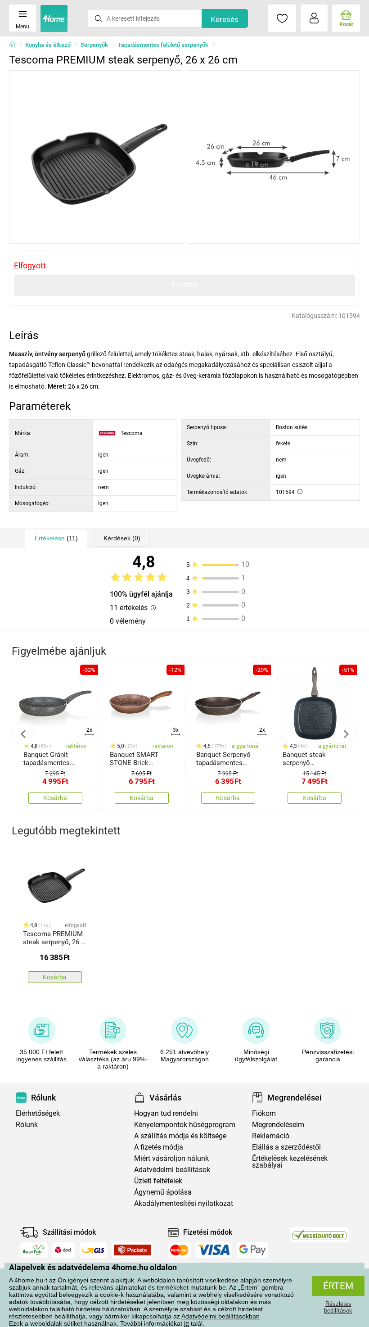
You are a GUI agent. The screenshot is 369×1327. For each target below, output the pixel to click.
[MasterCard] (179, 1250)
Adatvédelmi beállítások (172, 1169)
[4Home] (15, 45)
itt (186, 1323)
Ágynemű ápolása (163, 1192)
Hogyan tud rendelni (166, 1113)
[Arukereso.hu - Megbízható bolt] (319, 1234)
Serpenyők (94, 44)
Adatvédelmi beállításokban (220, 1316)
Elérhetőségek (38, 1113)
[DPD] (64, 1250)
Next (345, 734)
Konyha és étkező (48, 44)
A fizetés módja (158, 1147)
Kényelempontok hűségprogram (184, 1124)
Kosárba (184, 285)
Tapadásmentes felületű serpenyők (163, 44)
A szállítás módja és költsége (180, 1135)
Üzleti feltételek (158, 1181)
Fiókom (264, 1113)
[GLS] (93, 1250)
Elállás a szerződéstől (286, 1147)
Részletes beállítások (338, 1307)
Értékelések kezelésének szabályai (290, 1161)
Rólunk (27, 1124)
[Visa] (213, 1250)
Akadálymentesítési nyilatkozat (183, 1203)
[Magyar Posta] (34, 1250)
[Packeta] (132, 1250)
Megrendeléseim (278, 1124)
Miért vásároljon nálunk (171, 1158)
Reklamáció (270, 1135)
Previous (23, 734)
